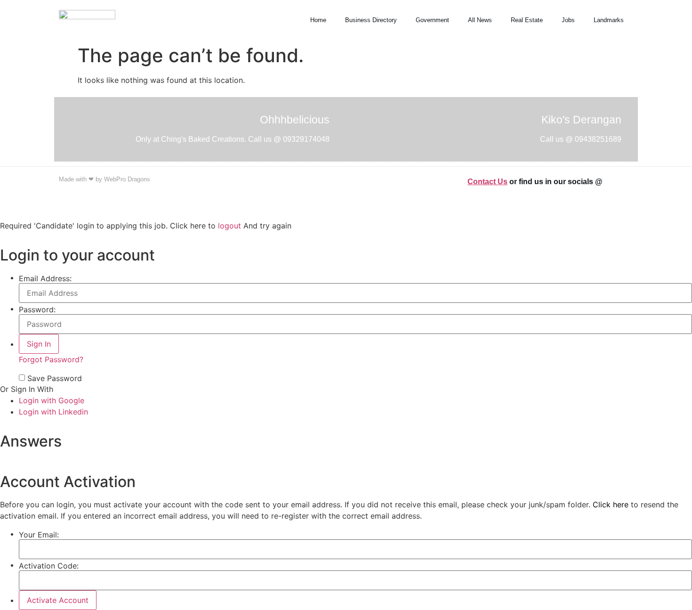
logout (229, 225)
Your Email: (39, 534)
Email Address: (45, 278)
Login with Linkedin (53, 411)
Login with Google (51, 400)
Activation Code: (49, 565)
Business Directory (371, 20)
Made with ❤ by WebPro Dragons (104, 179)
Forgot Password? (51, 359)
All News (480, 20)
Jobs (568, 20)
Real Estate (527, 20)
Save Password (54, 378)
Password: (37, 309)
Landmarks (609, 20)
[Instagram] (628, 181)
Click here (610, 504)
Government (432, 20)
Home (318, 20)
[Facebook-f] (616, 181)
